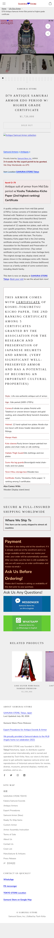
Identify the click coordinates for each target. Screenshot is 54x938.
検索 (5, 791)
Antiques (24, 151)
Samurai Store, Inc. (25, 158)
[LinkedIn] (24, 775)
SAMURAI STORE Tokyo (27, 171)
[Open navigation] (4, 4)
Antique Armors (10, 805)
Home (4, 8)
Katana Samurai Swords (14, 800)
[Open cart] (50, 3)
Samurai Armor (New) (13, 815)
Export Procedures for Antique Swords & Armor (25, 729)
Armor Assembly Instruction (16, 829)
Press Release (9, 858)
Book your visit (16, 279)
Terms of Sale (9, 834)
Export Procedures (11, 810)
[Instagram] (18, 775)
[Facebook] (4, 775)
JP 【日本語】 (9, 863)
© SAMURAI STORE (27, 913)
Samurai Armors (10, 151)
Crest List (7, 849)
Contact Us (8, 844)
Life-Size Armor (15, 8)
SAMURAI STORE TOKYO (15, 796)
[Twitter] (11, 775)
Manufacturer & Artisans (14, 853)
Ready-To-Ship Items (12, 820)
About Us (7, 839)
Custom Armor (10, 824)
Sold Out (27, 125)
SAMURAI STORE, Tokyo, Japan (17, 712)
